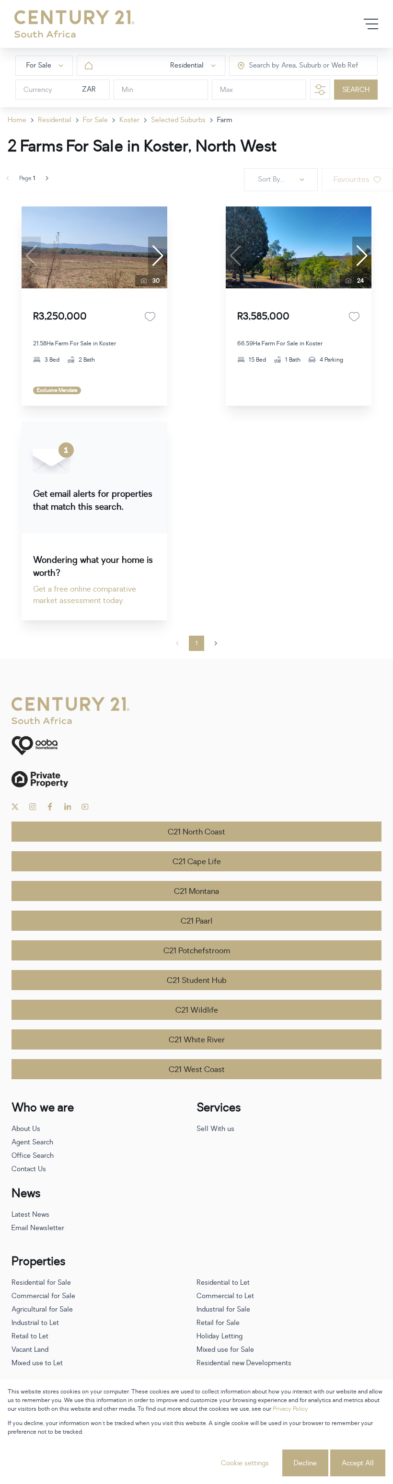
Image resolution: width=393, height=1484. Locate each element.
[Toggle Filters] (320, 90)
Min (127, 89)
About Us (26, 1128)
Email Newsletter (38, 1228)
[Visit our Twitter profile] (15, 806)
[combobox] (289, 65)
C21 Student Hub (197, 980)
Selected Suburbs (178, 120)
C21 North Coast (196, 832)
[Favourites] (150, 316)
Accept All (358, 1463)
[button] (157, 256)
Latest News (30, 1214)
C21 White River (197, 1040)
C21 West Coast (197, 1069)
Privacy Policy (290, 1409)
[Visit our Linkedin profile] (67, 806)
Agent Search (32, 1142)
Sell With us (215, 1128)
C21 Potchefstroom (196, 951)
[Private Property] (196, 779)
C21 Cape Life (197, 861)
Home (17, 120)
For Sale (95, 120)
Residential (54, 120)
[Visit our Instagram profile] (32, 806)
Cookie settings (245, 1463)
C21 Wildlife (196, 1010)
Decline (305, 1463)
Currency (37, 89)
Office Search (33, 1155)
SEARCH (356, 89)
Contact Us (29, 1169)
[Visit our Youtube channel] (85, 806)
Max (226, 89)
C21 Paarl (196, 921)
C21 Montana (196, 891)
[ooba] (196, 745)
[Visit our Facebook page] (50, 806)
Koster (129, 120)
